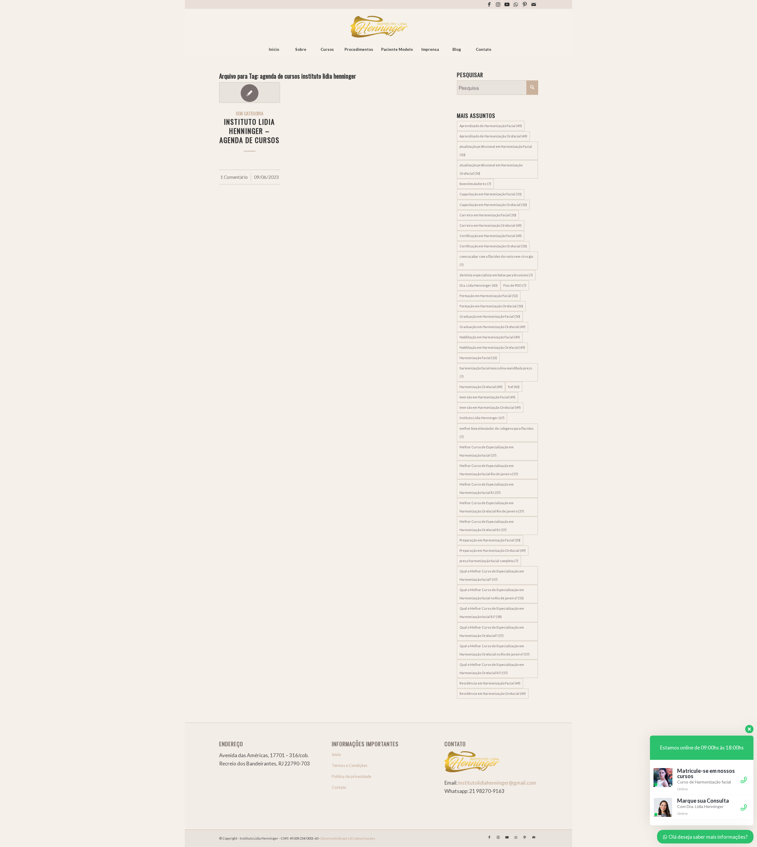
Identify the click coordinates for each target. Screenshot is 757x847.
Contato (339, 787)
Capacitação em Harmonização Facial (491, 194)
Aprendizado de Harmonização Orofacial (493, 136)
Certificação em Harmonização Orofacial (493, 246)
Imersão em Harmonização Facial (487, 397)
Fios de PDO (514, 285)
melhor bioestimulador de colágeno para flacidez (496, 432)
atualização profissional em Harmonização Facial (496, 151)
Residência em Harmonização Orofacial (493, 693)
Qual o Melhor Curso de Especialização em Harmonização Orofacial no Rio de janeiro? (495, 650)
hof (514, 387)
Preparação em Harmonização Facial (490, 540)
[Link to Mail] (533, 4)
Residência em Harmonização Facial (490, 683)
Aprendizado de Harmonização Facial (491, 126)
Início (336, 754)
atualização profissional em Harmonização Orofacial (491, 169)
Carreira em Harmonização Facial (488, 215)
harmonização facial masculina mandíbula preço (496, 372)
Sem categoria (249, 113)
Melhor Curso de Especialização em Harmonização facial (487, 451)
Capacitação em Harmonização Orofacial (493, 205)
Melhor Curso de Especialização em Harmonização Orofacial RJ (487, 526)
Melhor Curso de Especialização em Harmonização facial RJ (487, 488)
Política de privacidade (351, 776)
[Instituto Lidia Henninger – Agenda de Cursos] (249, 92)
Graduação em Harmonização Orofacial (492, 327)
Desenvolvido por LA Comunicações (348, 838)
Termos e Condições (349, 765)
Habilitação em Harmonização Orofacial (492, 347)
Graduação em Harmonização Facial (490, 316)
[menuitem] (274, 49)
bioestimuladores (475, 184)
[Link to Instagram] (498, 4)
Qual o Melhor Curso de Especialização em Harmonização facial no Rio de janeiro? (492, 594)
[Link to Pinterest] (524, 4)
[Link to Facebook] (489, 4)
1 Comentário (234, 177)
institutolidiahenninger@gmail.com (497, 783)
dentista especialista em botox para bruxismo (496, 275)
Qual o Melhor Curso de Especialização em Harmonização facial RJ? (492, 612)
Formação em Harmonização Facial (489, 296)
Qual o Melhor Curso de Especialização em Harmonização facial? (492, 575)
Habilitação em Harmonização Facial (490, 337)
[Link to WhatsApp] (516, 4)
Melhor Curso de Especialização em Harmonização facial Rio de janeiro (489, 470)
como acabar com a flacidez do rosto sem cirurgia (496, 260)
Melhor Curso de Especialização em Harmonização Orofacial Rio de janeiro (492, 507)
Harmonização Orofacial (481, 387)
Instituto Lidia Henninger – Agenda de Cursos (249, 130)
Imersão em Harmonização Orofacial (490, 407)
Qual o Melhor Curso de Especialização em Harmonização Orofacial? (492, 631)
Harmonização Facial (478, 358)
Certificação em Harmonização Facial (491, 236)
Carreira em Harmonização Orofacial (491, 225)
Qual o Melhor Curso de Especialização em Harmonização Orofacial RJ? (492, 669)
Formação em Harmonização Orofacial (491, 306)
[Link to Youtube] (507, 4)
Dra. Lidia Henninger (479, 285)
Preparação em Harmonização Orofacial (493, 550)
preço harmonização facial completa (489, 561)
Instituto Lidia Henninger (482, 418)
